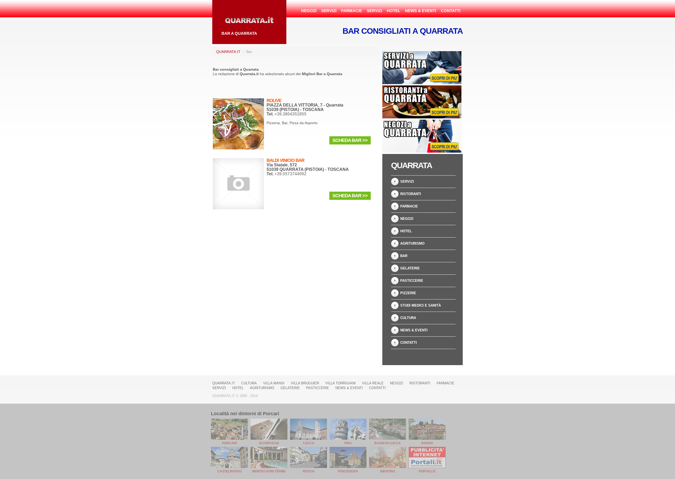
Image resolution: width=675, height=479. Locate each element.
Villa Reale (373, 383)
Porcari (229, 443)
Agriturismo (412, 243)
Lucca (308, 443)
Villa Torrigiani (340, 383)
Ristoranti (410, 194)
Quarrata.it (228, 52)
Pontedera (348, 471)
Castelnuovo (229, 471)
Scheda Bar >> (350, 140)
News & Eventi (420, 10)
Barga (427, 443)
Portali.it (427, 471)
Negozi (308, 10)
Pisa (348, 443)
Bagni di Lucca (387, 443)
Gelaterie (410, 268)
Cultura (408, 318)
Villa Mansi (274, 383)
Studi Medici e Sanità (420, 305)
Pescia (309, 471)
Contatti (450, 10)
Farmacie (351, 10)
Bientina (387, 471)
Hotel (393, 10)
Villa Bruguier (305, 383)
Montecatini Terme (269, 471)
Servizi (328, 10)
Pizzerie (408, 293)
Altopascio (269, 443)
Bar (403, 256)
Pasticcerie (411, 281)
